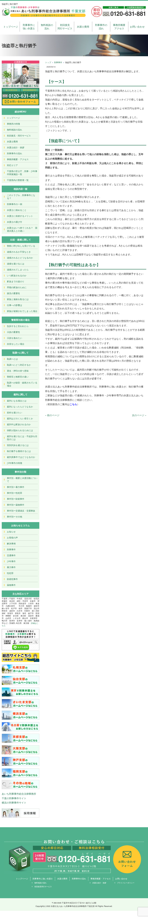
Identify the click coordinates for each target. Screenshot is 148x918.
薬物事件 (11, 584)
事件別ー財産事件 (15, 498)
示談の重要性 (13, 331)
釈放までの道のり (15, 281)
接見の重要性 (13, 293)
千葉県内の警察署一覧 (18, 180)
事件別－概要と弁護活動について (22, 479)
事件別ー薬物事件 (15, 504)
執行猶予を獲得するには (19, 451)
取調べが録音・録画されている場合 (22, 384)
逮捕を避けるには (15, 263)
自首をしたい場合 (15, 343)
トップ (48, 62)
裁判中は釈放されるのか (19, 424)
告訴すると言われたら (18, 326)
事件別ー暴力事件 (15, 486)
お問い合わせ (137, 26)
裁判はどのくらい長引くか (20, 418)
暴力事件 (11, 567)
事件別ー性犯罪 (14, 492)
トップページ (10, 26)
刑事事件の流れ (101, 26)
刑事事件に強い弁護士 (29, 26)
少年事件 (11, 561)
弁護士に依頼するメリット (20, 215)
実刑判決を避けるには (18, 445)
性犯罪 (10, 573)
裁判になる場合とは (16, 400)
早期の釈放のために (16, 287)
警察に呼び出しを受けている (21, 245)
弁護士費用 (83, 26)
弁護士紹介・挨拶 (15, 147)
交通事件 (11, 555)
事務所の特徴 (13, 123)
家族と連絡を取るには (18, 299)
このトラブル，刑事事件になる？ (21, 197)
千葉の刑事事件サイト (14, 798)
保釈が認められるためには (20, 430)
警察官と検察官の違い (18, 376)
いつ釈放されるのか (16, 275)
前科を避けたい (14, 412)
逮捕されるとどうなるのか (20, 257)
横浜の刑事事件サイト (14, 802)
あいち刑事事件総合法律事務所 (19, 793)
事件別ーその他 (14, 516)
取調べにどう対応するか (19, 364)
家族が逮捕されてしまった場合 (22, 311)
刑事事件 (58, 62)
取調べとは (12, 358)
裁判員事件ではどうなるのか (21, 456)
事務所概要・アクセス (18, 159)
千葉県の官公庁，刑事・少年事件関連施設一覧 (22, 173)
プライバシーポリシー (125, 882)
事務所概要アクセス (119, 26)
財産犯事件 (12, 578)
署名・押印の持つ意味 (18, 370)
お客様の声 (12, 537)
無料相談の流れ (47, 26)
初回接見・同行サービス (19, 135)
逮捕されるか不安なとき (19, 251)
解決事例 (11, 543)
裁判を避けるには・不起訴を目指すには (22, 438)
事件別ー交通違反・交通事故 (21, 510)
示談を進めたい (14, 337)
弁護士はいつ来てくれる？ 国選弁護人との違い (22, 229)
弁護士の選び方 (14, 221)
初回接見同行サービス (65, 26)
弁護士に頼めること (16, 209)
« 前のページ (52, 415)
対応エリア (12, 165)
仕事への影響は (14, 305)
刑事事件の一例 (14, 204)
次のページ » (139, 415)
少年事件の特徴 (14, 462)
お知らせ (11, 531)
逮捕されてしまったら (18, 269)
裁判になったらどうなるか (20, 406)
